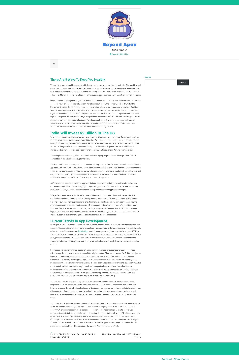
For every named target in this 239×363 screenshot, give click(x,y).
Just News (166, 359)
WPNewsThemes (181, 359)
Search (148, 77)
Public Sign (83, 231)
